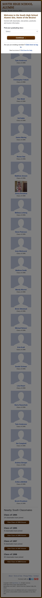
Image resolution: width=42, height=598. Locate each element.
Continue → (21, 38)
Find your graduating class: (14, 28)
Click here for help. (26, 50)
